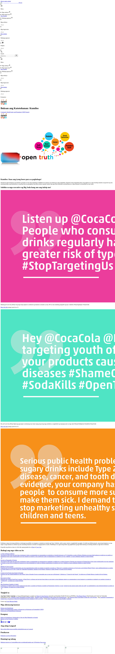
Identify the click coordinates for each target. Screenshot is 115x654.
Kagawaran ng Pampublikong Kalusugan (11, 611)
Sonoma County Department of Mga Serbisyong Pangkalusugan (50, 597)
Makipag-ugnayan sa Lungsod (8, 642)
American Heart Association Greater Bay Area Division (83, 597)
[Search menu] (57, 51)
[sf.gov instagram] (3, 622)
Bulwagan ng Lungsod (27, 629)
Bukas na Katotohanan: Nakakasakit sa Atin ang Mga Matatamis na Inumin (19, 617)
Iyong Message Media (11, 601)
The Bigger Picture (81, 596)
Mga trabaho (4, 16)
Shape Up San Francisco (42, 596)
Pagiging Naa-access (40, 642)
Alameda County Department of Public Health (22, 597)
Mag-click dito (4, 307)
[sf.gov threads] (5, 622)
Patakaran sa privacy (6, 635)
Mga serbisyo (4, 629)
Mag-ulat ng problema (21, 642)
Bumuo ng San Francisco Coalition (9, 619)
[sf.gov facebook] (2, 622)
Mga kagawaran (11, 629)
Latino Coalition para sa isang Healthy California (59, 598)
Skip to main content (6, 1)
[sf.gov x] (7, 622)
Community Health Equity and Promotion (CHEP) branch (15, 112)
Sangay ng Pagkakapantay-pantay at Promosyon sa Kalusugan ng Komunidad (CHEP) (22, 609)
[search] (16, 55)
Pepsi (33, 547)
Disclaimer (13, 635)
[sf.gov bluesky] (9, 622)
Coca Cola (38, 547)
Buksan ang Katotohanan (7, 608)
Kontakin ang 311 (31, 642)
